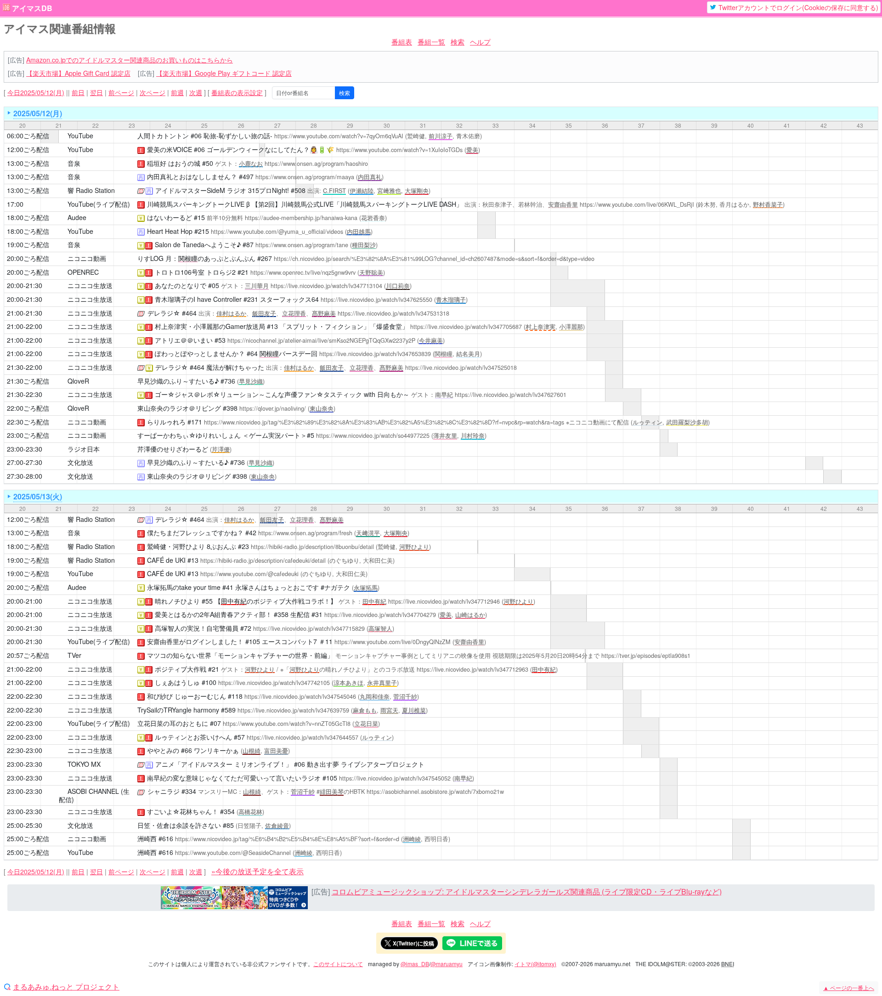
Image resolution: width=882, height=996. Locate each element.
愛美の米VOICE (169, 149)
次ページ (152, 92)
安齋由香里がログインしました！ (195, 641)
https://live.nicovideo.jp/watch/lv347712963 (472, 669)
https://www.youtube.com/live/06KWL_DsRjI (637, 204)
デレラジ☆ (163, 312)
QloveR (78, 380)
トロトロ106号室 (179, 272)
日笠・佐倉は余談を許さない (179, 825)
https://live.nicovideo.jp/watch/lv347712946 (444, 601)
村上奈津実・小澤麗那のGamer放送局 (210, 326)
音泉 (74, 163)
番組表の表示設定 (237, 92)
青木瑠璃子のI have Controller (198, 299)
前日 (78, 92)
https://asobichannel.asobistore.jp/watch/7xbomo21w (435, 791)
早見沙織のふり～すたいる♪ (178, 380)
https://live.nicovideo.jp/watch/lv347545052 (395, 778)
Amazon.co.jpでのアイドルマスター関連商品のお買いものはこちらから (129, 59)
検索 (457, 41)
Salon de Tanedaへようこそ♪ (198, 244)
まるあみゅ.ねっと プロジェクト (66, 986)
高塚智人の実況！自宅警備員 (196, 628)
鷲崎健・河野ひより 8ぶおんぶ (191, 546)
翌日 (96, 92)
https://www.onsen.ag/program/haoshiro (316, 163)
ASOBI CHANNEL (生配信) (94, 795)
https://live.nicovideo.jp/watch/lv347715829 (309, 628)
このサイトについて (338, 964)
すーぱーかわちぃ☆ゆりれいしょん (189, 435)
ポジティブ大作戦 (180, 668)
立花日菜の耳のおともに (172, 723)
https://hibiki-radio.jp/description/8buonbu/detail (312, 547)
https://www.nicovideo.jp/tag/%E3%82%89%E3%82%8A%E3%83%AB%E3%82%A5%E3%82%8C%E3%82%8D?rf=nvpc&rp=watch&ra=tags (384, 422)
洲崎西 (147, 838)
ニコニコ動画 (87, 258)
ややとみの (163, 750)
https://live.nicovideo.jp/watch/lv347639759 (293, 710)
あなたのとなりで (180, 285)
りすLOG (150, 258)
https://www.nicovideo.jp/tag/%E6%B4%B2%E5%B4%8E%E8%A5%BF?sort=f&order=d (287, 839)
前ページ (121, 92)
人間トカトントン (163, 135)
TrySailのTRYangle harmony (178, 709)
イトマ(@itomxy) (535, 964)
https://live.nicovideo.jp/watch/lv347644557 (302, 737)
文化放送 (80, 462)
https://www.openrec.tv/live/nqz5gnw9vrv (303, 272)
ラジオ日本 (84, 448)
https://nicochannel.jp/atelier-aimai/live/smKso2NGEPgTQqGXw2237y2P (321, 340)
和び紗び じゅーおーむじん (186, 696)
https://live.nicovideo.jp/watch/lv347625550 (376, 299)
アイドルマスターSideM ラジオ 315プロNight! (222, 190)
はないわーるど (169, 217)
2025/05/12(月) (37, 113)
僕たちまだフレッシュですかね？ (195, 532)
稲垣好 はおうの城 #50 (180, 163)
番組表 (401, 41)
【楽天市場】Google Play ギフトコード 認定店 (224, 73)
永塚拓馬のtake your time (183, 587)
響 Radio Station (91, 190)
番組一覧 (431, 41)
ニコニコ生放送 (90, 285)
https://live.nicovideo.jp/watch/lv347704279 (380, 615)
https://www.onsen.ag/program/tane (301, 245)
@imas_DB (415, 964)
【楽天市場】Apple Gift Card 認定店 (78, 73)
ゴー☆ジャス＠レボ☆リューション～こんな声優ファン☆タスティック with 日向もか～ (282, 394)
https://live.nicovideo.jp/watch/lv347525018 (461, 367)
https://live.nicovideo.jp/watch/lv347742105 (274, 683)
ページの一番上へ (848, 987)
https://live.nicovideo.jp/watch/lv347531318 (393, 313)
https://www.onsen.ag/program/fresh (305, 533)
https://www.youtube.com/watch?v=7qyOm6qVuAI (338, 136)
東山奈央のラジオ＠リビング (179, 408)
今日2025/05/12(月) (35, 92)
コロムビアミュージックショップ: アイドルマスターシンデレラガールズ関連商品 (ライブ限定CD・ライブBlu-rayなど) (527, 891)
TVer (74, 655)
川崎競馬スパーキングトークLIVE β (198, 204)
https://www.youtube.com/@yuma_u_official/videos (277, 231)
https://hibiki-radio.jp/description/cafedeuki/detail (263, 560)
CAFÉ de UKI (166, 560)
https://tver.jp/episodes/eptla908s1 (645, 655)
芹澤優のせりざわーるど (172, 448)
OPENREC (83, 272)
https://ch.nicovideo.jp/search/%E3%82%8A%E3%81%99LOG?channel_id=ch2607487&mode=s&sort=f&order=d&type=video (434, 259)
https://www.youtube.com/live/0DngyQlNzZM (392, 642)
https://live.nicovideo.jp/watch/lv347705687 (466, 327)
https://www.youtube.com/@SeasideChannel (233, 853)
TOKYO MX (84, 764)
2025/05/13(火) (37, 496)
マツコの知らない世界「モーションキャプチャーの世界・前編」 (240, 655)
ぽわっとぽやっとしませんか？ (200, 353)
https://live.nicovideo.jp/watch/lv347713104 (326, 286)
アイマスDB (32, 8)
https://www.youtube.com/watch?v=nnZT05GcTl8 (287, 723)
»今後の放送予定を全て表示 (257, 871)
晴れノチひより (177, 601)
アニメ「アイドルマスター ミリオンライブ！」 (223, 764)
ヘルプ (480, 41)
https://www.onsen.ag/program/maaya (304, 177)
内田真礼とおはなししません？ (192, 176)
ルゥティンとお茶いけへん (193, 736)
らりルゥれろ (166, 421)
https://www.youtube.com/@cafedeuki (249, 574)
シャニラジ (163, 791)
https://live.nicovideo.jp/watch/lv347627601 (510, 394)
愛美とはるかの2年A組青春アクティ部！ (213, 614)
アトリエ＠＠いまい (184, 340)
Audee (77, 217)
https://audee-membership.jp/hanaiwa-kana (301, 218)
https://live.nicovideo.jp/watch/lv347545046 (300, 696)
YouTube (80, 135)
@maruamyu (446, 964)
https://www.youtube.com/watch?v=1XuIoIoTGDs (399, 150)
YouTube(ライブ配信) (99, 204)
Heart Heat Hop (169, 231)
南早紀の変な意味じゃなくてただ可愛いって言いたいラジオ (234, 777)
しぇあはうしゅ (177, 682)
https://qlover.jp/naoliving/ (272, 408)
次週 (195, 92)
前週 (177, 92)
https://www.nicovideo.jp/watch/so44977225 (373, 435)
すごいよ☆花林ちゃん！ (182, 811)
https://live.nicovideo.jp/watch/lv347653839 (375, 354)
